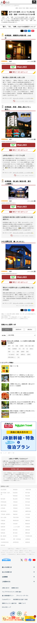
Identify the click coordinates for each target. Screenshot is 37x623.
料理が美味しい (11, 357)
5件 (34, 61)
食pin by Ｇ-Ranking (21, 554)
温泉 (9, 351)
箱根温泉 (3, 539)
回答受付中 (18, 329)
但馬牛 (28, 354)
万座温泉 (15, 502)
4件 (34, 139)
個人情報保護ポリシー (8, 595)
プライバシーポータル (22, 595)
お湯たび (21, 550)
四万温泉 (27, 502)
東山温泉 (27, 495)
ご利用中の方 (6, 581)
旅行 (18, 354)
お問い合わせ (5, 588)
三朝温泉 (27, 526)
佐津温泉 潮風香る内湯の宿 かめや (18, 37)
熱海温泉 (27, 542)
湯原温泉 (27, 529)
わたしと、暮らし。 (29, 550)
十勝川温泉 (28, 489)
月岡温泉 (15, 508)
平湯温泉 (3, 520)
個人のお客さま (7, 567)
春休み (31, 348)
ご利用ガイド (18, 548)
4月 (23, 348)
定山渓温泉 (3, 489)
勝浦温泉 (27, 523)
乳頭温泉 (15, 492)
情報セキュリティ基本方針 (9, 603)
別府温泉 (3, 533)
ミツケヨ (33, 552)
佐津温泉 (14, 348)
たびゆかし (3, 554)
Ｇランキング (5, 550)
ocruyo (16, 550)
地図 (18, 63)
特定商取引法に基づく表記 (20, 599)
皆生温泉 (15, 529)
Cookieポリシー (6, 599)
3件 (34, 201)
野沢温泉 (27, 505)
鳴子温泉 (27, 492)
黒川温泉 (15, 533)
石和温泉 (27, 508)
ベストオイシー (9, 552)
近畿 (17, 345)
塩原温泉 (15, 505)
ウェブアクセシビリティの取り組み (11, 592)
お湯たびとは (11, 548)
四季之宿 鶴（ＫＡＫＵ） (15, 241)
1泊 (18, 357)
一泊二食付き (11, 354)
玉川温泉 (15, 536)
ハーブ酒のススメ (30, 554)
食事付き (23, 354)
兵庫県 (21, 345)
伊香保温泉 (3, 502)
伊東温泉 (15, 511)
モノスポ (16, 552)
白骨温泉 (3, 508)
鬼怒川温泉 (3, 505)
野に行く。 (21, 552)
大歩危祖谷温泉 (5, 542)
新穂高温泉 (16, 520)
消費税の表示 (15, 588)
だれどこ (11, 550)
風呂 (27, 351)
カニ (13, 351)
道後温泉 (3, 526)
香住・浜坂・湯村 (29, 345)
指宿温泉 (3, 545)
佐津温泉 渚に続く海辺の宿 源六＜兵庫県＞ (18, 182)
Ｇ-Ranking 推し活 (11, 554)
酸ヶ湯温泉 (3, 536)
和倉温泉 (15, 514)
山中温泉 (27, 514)
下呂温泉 (27, 517)
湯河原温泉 (3, 511)
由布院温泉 (16, 542)
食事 (18, 351)
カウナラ (27, 552)
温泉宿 (22, 351)
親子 (9, 345)
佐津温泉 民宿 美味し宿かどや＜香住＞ (18, 108)
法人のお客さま (7, 572)
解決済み (30, 329)
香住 (9, 348)
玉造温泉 (3, 529)
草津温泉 (27, 498)
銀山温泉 (15, 498)
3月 (19, 348)
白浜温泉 (15, 523)
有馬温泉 (3, 523)
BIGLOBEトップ (6, 607)
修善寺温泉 (28, 511)
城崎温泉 (27, 520)
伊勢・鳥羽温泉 (17, 539)
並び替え (4, 335)
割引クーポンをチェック (20, 72)
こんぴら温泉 (16, 526)
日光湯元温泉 (28, 536)
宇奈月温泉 (16, 517)
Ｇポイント (25, 548)
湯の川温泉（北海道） (5, 493)
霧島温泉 (27, 533)
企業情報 (5, 577)
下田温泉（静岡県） (6, 514)
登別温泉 (15, 489)
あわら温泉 (3, 517)
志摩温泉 (27, 539)
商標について (22, 603)
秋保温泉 (15, 495)
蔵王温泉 (3, 498)
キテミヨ (3, 552)
